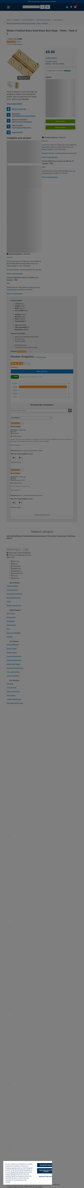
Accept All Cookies (46, 1165)
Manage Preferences (46, 1176)
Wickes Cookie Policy (18, 1182)
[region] (27, 1173)
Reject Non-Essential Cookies (46, 1170)
